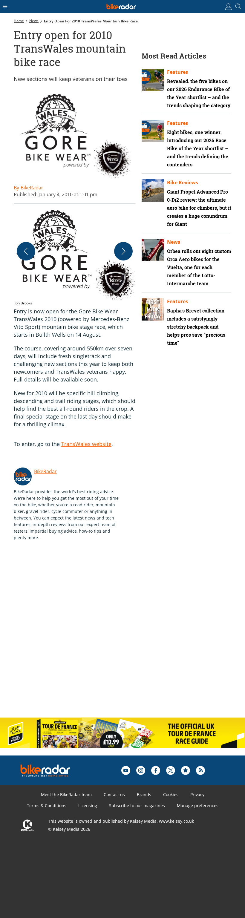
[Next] (123, 251)
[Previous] (26, 251)
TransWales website (86, 443)
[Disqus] (106, 635)
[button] (75, 258)
